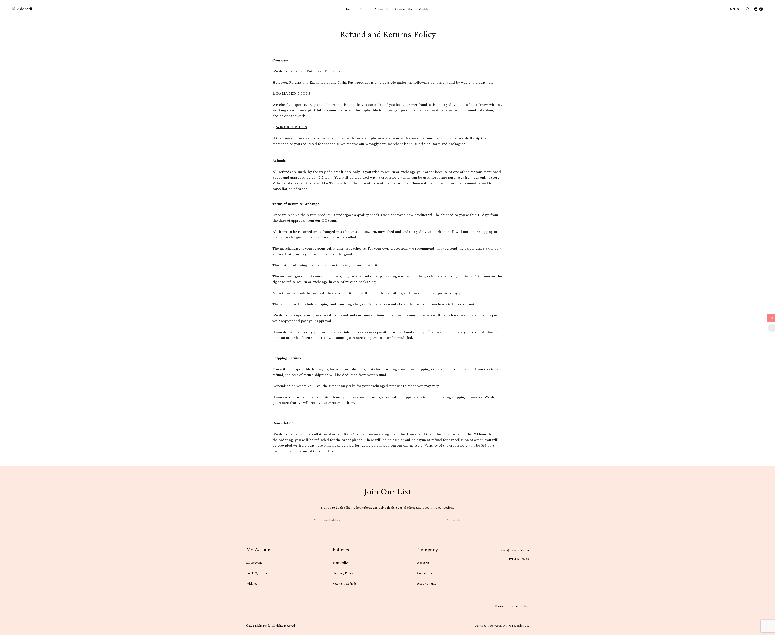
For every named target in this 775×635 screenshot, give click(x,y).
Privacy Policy (519, 606)
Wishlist (425, 9)
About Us (381, 9)
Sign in (734, 9)
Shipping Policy (343, 573)
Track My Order (256, 573)
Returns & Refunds (344, 583)
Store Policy (341, 562)
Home (348, 9)
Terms (499, 606)
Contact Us (403, 9)
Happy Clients (426, 583)
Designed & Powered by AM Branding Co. (502, 625)
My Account (254, 562)
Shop (363, 9)
